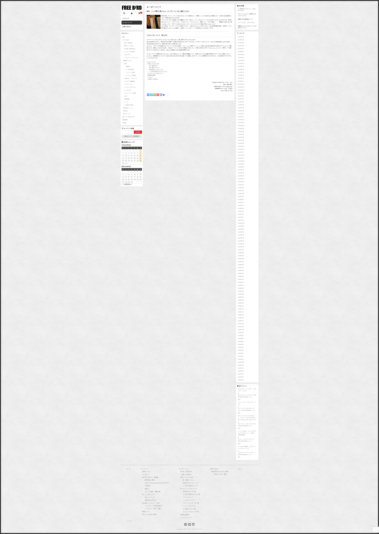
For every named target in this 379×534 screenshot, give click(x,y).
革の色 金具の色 (186, 471)
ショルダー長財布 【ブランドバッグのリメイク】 (247, 447)
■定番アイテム (127, 60)
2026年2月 (241, 48)
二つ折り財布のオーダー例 (191, 494)
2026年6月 (241, 37)
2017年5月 (241, 344)
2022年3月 (241, 182)
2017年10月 (241, 329)
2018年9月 (241, 297)
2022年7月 (241, 170)
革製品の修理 (151, 75)
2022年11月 (241, 158)
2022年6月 (241, 173)
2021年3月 (241, 211)
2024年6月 (241, 102)
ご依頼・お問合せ (153, 79)
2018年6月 (241, 306)
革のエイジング (150, 497)
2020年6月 (241, 235)
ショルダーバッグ (188, 500)
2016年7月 (241, 365)
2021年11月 (241, 190)
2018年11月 (241, 291)
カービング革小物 (129, 51)
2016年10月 (241, 362)
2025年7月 (241, 66)
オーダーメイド (127, 22)
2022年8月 (241, 167)
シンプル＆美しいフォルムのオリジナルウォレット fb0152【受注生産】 (247, 433)
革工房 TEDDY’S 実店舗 (150, 477)
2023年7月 (241, 134)
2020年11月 (241, 220)
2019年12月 (241, 252)
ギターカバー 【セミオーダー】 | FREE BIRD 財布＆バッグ (247, 425)
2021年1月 (240, 217)
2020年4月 (241, 241)
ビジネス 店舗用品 (129, 81)
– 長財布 (127, 66)
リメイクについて (186, 517)
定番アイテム (146, 471)
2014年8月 (241, 380)
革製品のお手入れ (150, 500)
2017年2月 (241, 353)
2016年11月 (241, 359)
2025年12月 (241, 54)
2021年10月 (241, 193)
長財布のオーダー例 (189, 491)
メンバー (129, 521)
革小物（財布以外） (130, 48)
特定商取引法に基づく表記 (219, 471)
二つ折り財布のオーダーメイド (158, 71)
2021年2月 (241, 214)
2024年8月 (241, 96)
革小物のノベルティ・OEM (151, 503)
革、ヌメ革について (148, 494)
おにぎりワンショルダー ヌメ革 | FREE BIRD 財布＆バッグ (247, 396)
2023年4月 (241, 143)
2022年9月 (241, 164)
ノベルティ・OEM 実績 (153, 508)
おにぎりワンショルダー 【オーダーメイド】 (247, 390)
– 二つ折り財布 (129, 69)
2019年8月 (241, 264)
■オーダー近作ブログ (128, 117)
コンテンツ (125, 18)
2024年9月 (241, 93)
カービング (214, 48)
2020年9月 (241, 226)
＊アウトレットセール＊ (131, 57)
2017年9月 (241, 332)
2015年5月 (241, 377)
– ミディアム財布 (130, 72)
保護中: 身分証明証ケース (245, 19)
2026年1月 (241, 51)
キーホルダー (128, 90)
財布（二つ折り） (129, 46)
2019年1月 (240, 285)
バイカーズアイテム (130, 87)
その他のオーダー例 (189, 509)
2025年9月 (241, 63)
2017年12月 (241, 323)
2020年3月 (241, 244)
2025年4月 (241, 75)
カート (240, 469)
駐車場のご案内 (150, 480)
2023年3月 (241, 146)
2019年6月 (241, 270)
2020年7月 (241, 232)
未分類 (124, 122)
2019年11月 (241, 255)
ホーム (129, 469)
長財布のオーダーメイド (156, 69)
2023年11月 (241, 122)
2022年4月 (241, 179)
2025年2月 (241, 78)
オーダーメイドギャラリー (155, 73)
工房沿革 (147, 486)
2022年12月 (241, 155)
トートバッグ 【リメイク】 (246, 22)
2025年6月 (241, 69)
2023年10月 (241, 125)
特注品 (125, 111)
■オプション (127, 114)
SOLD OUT (127, 54)
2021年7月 (241, 202)
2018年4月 (241, 312)
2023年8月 (241, 131)
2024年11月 (241, 87)
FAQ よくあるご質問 (149, 514)
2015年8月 (241, 371)
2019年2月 (241, 282)
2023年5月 (241, 140)
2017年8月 (241, 335)
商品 (123, 37)
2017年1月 (240, 356)
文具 (125, 96)
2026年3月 (241, 45)
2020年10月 (241, 223)
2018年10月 (241, 294)
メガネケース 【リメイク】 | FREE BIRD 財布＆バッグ (246, 453)
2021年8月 (241, 199)
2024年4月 (241, 108)
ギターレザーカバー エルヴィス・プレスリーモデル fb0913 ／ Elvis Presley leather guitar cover (247, 417)
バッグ (126, 102)
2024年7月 (241, 99)
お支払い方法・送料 (220, 474)
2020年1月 (241, 250)
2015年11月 (241, 368)
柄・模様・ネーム (154, 67)
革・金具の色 (153, 65)
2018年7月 (241, 303)
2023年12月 (241, 119)
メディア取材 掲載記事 (152, 491)
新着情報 (125, 119)
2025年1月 (241, 81)
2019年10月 (241, 258)
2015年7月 (241, 374)
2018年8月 (241, 300)
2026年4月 (241, 42)
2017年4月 (241, 347)
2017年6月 (241, 341)
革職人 (147, 489)
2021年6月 (241, 205)
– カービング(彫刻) (130, 75)
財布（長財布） (128, 43)
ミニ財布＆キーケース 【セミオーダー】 (247, 9)
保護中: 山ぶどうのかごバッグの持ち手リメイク (247, 26)
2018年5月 (241, 309)
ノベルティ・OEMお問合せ (153, 506)
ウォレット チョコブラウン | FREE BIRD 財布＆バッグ (246, 440)
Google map (229, 86)
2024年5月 (241, 105)
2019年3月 (241, 279)
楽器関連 (126, 99)
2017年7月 (240, 338)
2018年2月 (241, 318)
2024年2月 (241, 113)
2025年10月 (241, 60)
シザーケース (128, 84)
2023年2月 (241, 149)
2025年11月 (241, 57)
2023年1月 (241, 152)
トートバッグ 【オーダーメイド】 (247, 403)
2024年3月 (241, 111)
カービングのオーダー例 (191, 512)
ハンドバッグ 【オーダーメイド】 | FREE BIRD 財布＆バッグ (246, 409)
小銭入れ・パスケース (130, 78)
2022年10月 (241, 161)
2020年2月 (241, 247)
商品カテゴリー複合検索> (131, 136)
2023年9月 (241, 128)
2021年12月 (241, 187)
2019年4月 (241, 276)
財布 (125, 63)
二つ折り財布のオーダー (191, 486)
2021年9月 (241, 196)
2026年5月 (241, 40)
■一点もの (126, 40)
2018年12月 (241, 288)
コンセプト (145, 474)
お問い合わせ (126, 26)
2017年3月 (241, 350)
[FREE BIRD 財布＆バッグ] (132, 8)
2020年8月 (241, 229)
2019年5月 (241, 273)
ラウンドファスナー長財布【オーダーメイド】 (247, 14)
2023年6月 (241, 137)
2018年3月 (241, 315)
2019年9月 (241, 261)
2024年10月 (241, 90)
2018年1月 (240, 321)
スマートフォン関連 (130, 93)
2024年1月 (241, 116)
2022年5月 (241, 176)
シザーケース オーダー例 (191, 503)
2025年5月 (241, 72)
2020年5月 (241, 238)
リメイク (150, 77)
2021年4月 (241, 208)
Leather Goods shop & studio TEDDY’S (157, 483)
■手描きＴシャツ (128, 108)
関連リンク (145, 511)
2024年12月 (241, 84)
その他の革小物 (128, 105)
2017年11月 (241, 326)
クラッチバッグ (188, 497)
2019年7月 (241, 267)
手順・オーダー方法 (153, 63)
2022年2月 (241, 184)
